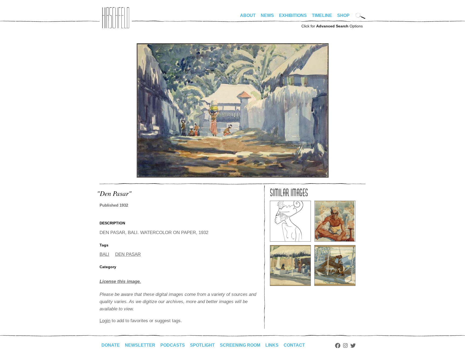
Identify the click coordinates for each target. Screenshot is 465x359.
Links (272, 345)
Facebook (337, 345)
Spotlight (202, 345)
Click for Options (332, 26)
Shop (343, 15)
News (267, 15)
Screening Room (240, 345)
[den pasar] (233, 176)
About (248, 15)
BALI (104, 254)
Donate (110, 345)
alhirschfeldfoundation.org (116, 17)
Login (105, 320)
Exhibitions (293, 15)
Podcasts (172, 345)
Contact (294, 345)
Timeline (322, 15)
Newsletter (140, 345)
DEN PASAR (128, 254)
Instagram (345, 345)
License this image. (120, 281)
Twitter (353, 345)
